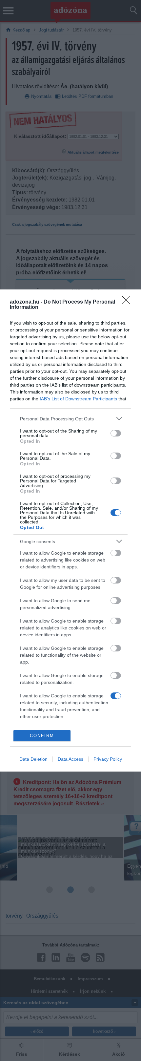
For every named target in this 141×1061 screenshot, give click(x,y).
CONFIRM (42, 735)
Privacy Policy (107, 759)
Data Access (70, 759)
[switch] (116, 433)
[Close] (128, 302)
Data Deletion (33, 759)
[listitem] (70, 418)
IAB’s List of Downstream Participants (78, 398)
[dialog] (70, 530)
